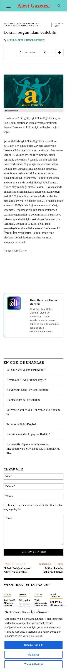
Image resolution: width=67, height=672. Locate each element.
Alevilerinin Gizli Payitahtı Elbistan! (27, 389)
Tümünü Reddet (33, 664)
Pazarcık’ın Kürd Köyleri (21, 424)
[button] (59, 6)
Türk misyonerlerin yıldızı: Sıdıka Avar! (40, 604)
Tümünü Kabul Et (33, 644)
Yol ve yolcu (24, 600)
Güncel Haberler (27, 24)
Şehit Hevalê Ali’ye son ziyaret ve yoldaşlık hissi (10, 604)
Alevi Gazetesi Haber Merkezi (26, 40)
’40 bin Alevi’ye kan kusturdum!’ (25, 369)
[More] (59, 52)
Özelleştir (33, 654)
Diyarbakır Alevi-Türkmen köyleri (26, 379)
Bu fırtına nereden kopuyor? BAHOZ (28, 434)
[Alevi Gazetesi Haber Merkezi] (16, 303)
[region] (33, 639)
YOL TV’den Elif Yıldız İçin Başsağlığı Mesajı (56, 606)
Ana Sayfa (9, 24)
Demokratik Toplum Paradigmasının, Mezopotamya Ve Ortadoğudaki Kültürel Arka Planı (33, 449)
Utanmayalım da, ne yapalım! (23, 399)
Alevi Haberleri (55, 595)
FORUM (7, 594)
